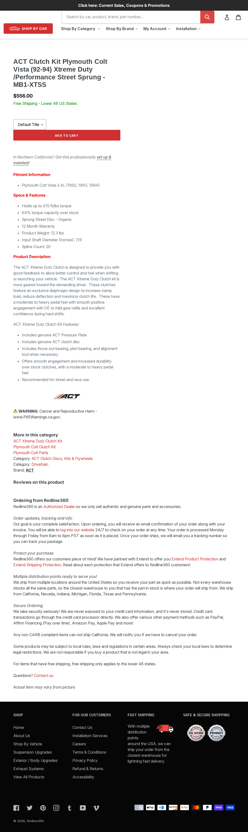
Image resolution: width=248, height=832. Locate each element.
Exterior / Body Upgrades (35, 760)
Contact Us (82, 727)
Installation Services (90, 735)
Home (18, 727)
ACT (30, 470)
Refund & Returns (87, 768)
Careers (79, 743)
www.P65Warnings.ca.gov (36, 417)
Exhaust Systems (28, 768)
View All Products (28, 776)
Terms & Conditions (89, 752)
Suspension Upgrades (32, 752)
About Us (21, 735)
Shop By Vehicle (27, 743)
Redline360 (35, 821)
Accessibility (83, 776)
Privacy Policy (85, 760)
